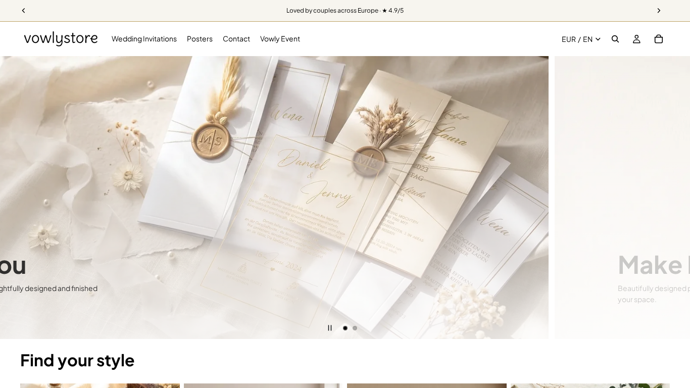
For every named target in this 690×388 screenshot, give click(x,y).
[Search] (615, 39)
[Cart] (659, 39)
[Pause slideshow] (330, 328)
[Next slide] (675, 197)
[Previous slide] (15, 197)
